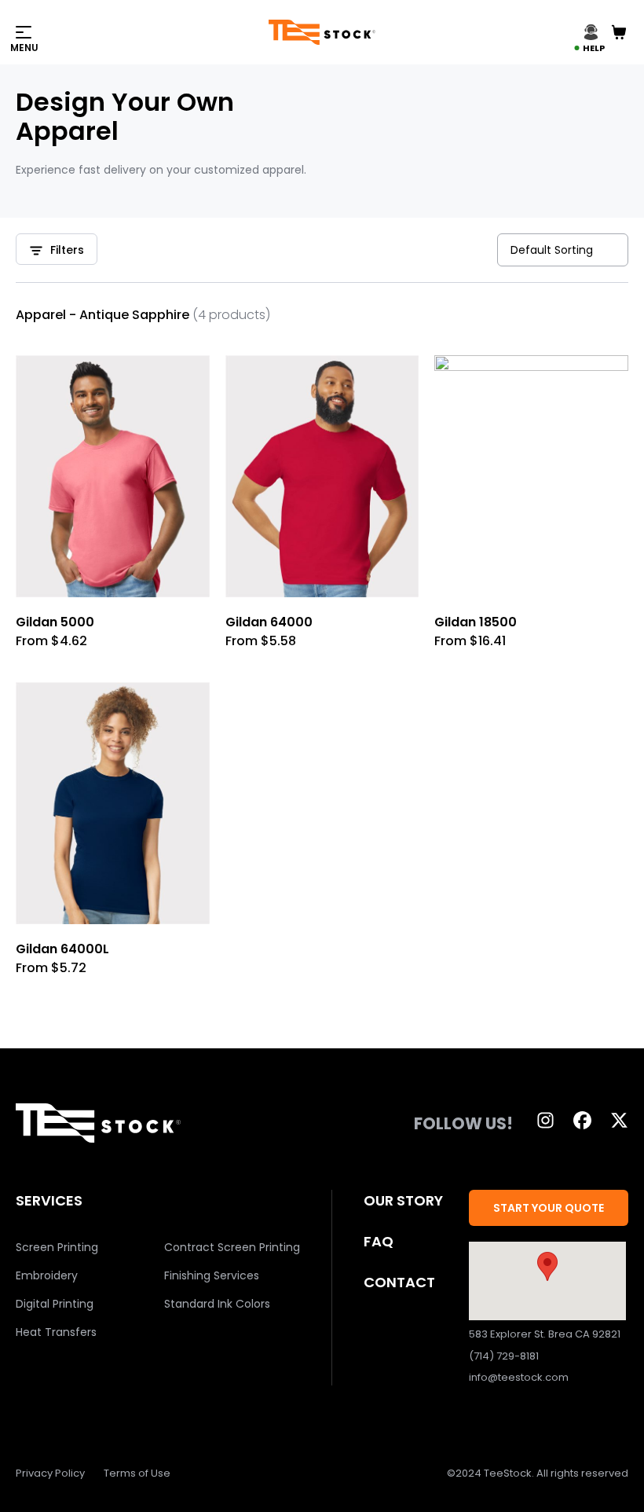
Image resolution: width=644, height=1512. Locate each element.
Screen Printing (57, 1247)
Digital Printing (54, 1304)
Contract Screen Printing (232, 1247)
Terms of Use (137, 1473)
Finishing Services (211, 1275)
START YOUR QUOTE (548, 1208)
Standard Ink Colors (217, 1304)
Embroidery (47, 1275)
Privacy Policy (50, 1473)
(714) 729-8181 (504, 1356)
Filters (67, 250)
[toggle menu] (142, 32)
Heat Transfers (56, 1332)
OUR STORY (403, 1200)
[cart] (618, 32)
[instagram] (545, 1120)
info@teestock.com (519, 1377)
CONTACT (399, 1282)
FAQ (378, 1241)
